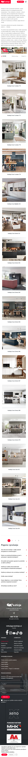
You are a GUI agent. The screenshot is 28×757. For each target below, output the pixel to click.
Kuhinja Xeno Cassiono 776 (14, 144)
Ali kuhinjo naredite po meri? (9, 585)
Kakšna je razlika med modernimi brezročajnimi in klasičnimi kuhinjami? (11, 567)
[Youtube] (14, 633)
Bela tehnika (4, 652)
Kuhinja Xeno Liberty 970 (14, 440)
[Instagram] (10, 632)
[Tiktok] (17, 632)
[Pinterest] (20, 633)
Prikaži (23, 56)
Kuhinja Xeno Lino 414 (14, 499)
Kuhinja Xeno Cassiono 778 (14, 174)
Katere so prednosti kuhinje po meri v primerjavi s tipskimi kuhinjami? (11, 556)
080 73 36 (14, 617)
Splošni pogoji (4, 662)
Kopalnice (3, 645)
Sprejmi (4, 754)
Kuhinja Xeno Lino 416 (14, 528)
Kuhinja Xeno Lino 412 (14, 469)
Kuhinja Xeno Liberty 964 (14, 322)
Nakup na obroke (18, 643)
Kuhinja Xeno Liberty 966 (14, 351)
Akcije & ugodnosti (18, 641)
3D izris (20, 1)
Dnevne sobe (4, 643)
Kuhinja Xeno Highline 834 (13, 204)
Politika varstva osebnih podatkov (9, 660)
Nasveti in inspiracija (19, 647)
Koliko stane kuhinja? (7, 576)
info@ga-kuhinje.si (14, 626)
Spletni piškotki (4, 664)
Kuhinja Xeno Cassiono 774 (14, 85)
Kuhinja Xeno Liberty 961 (14, 262)
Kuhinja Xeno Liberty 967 (14, 381)
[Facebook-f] (7, 632)
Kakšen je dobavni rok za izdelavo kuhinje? (13, 572)
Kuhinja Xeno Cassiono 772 (14, 115)
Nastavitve (11, 754)
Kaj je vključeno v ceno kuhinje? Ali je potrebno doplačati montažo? (11, 581)
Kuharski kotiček (18, 649)
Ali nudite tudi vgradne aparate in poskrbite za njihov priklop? (13, 561)
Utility (2, 649)
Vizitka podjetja (4, 666)
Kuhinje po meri (4, 641)
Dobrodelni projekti (18, 645)
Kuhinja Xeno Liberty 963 (14, 292)
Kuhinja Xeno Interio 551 (14, 233)
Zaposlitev (16, 652)
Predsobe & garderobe (6, 647)
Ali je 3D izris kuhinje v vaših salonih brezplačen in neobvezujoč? (11, 550)
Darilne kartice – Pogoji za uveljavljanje (10, 668)
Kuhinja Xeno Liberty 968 (14, 410)
